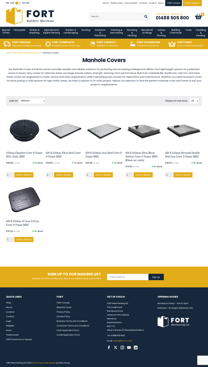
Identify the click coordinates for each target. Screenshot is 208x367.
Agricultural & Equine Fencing (51, 31)
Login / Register (192, 3)
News (161, 3)
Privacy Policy (63, 311)
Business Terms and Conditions (72, 321)
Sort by (13, 101)
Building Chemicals (176, 31)
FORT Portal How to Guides (19, 339)
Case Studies (130, 3)
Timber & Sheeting (34, 31)
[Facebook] (109, 347)
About (106, 3)
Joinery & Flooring (161, 32)
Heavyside (19, 29)
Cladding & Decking (201, 32)
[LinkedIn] (135, 347)
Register (10, 325)
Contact (143, 3)
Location (152, 3)
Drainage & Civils (32, 53)
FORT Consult (63, 302)
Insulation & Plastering (100, 32)
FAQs (8, 302)
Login (8, 321)
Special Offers (6, 31)
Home (8, 53)
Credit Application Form (68, 334)
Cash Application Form (68, 330)
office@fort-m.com (122, 340)
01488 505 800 (172, 18)
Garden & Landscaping (71, 31)
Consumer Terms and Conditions (73, 325)
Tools (188, 29)
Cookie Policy (63, 316)
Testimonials (116, 3)
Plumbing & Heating (132, 32)
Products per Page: (176, 101)
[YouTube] (129, 347)
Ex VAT (26, 3)
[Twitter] (115, 347)
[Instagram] (122, 347)
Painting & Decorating (116, 31)
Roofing (86, 29)
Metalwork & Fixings (147, 31)
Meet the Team (64, 307)
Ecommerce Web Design (44, 362)
